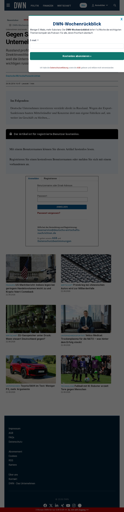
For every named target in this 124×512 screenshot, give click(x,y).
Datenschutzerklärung (59, 68)
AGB (79, 68)
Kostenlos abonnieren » (77, 56)
